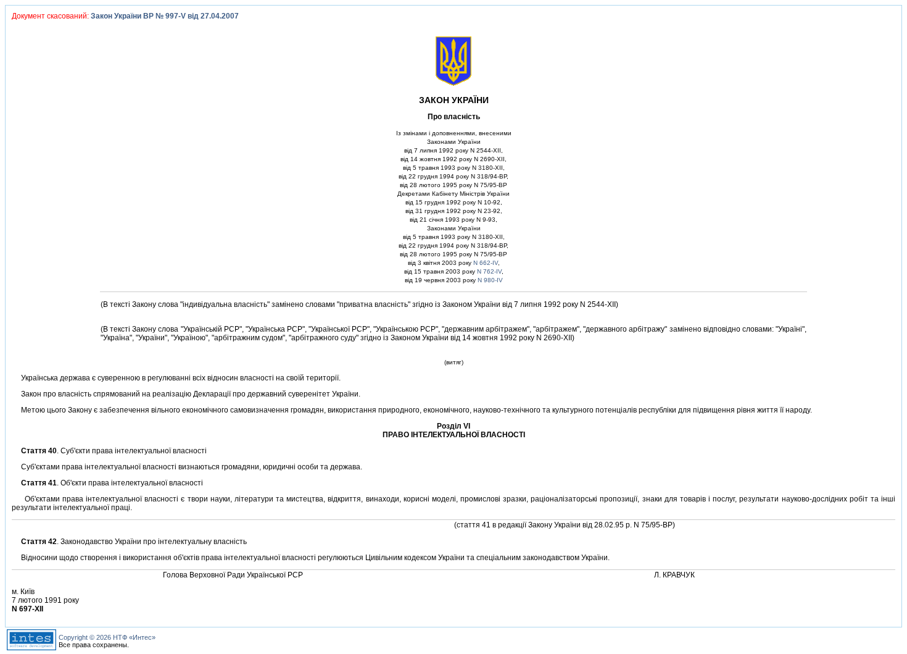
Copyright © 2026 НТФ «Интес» (107, 637)
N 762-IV (489, 271)
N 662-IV (485, 262)
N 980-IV (490, 280)
